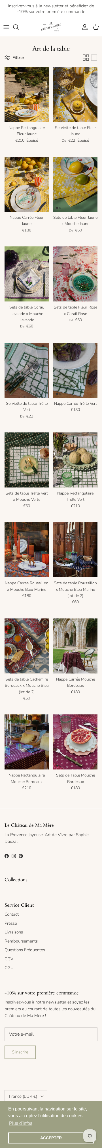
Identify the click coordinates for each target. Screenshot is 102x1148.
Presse (11, 923)
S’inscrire (20, 1052)
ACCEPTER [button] (51, 1138)
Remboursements (21, 941)
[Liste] (94, 57)
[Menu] (6, 27)
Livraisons (14, 932)
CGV (9, 959)
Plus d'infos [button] (20, 1123)
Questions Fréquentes (25, 950)
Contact (12, 914)
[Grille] (85, 57)
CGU (9, 967)
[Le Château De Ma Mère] (51, 27)
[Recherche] (18, 27)
